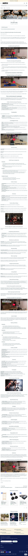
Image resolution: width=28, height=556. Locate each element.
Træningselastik (7, 474)
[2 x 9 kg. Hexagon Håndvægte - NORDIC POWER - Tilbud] (14, 496)
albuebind (21, 312)
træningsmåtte (6, 476)
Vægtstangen (16, 127)
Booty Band (9, 475)
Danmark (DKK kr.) (4, 550)
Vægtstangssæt (16, 115)
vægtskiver (9, 116)
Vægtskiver (14, 89)
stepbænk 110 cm (22, 501)
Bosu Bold (14, 475)
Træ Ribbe (2, 501)
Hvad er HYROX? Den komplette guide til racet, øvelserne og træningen (13, 523)
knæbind (19, 312)
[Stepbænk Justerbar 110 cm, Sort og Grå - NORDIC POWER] (23, 496)
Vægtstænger (21, 91)
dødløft (15, 37)
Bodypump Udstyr (12, 118)
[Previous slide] (24, 508)
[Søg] (26, 5)
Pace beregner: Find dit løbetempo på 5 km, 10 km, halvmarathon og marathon (4, 523)
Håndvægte (11, 474)
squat (13, 37)
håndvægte (12, 501)
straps (6, 312)
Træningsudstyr (14, 112)
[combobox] (14, 5)
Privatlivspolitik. (11, 543)
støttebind (16, 312)
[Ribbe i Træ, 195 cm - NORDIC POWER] (5, 496)
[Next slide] (26, 508)
